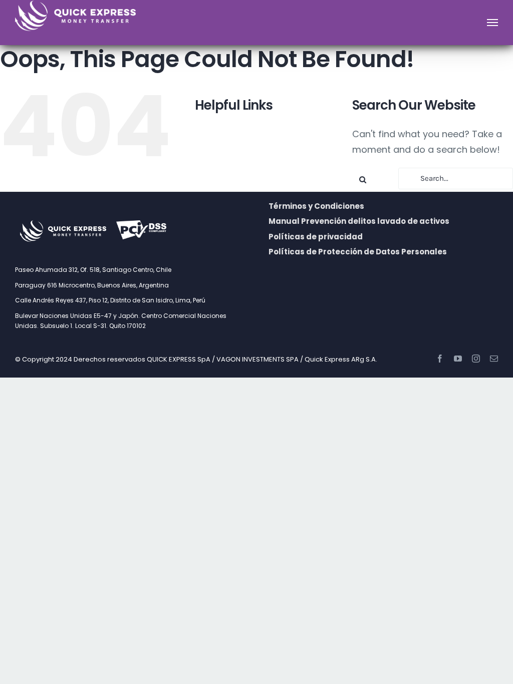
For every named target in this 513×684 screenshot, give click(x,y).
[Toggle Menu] (492, 22)
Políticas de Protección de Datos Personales (358, 251)
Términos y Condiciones (316, 206)
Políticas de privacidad (316, 236)
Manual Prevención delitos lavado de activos (359, 221)
